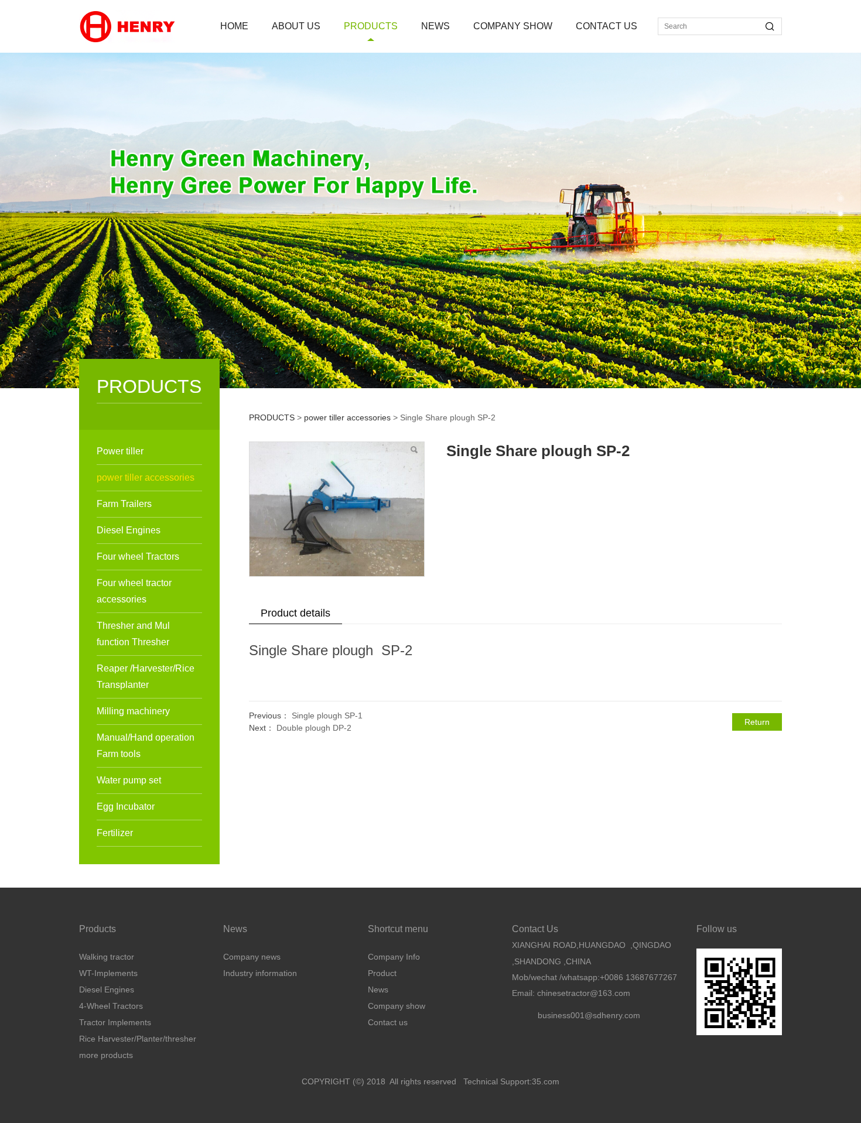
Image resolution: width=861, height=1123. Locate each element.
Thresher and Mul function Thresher (133, 634)
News (378, 989)
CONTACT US (606, 26)
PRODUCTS (371, 26)
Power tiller (120, 451)
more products (106, 1055)
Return (757, 722)
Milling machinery (133, 711)
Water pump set (129, 780)
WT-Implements (108, 973)
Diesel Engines (128, 530)
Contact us (388, 1022)
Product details (295, 613)
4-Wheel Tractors (111, 1006)
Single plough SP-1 (327, 715)
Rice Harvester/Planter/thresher (137, 1038)
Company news (252, 956)
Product (382, 973)
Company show (396, 1006)
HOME (234, 26)
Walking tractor (106, 956)
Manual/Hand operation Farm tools (145, 745)
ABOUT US (296, 26)
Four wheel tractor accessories (134, 591)
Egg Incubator (126, 807)
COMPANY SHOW (512, 26)
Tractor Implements (115, 1022)
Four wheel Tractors (138, 557)
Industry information (260, 973)
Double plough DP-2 (313, 727)
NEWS (435, 26)
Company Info (394, 956)
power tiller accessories (145, 477)
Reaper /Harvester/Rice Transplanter (145, 676)
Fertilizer (115, 833)
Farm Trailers (124, 504)
